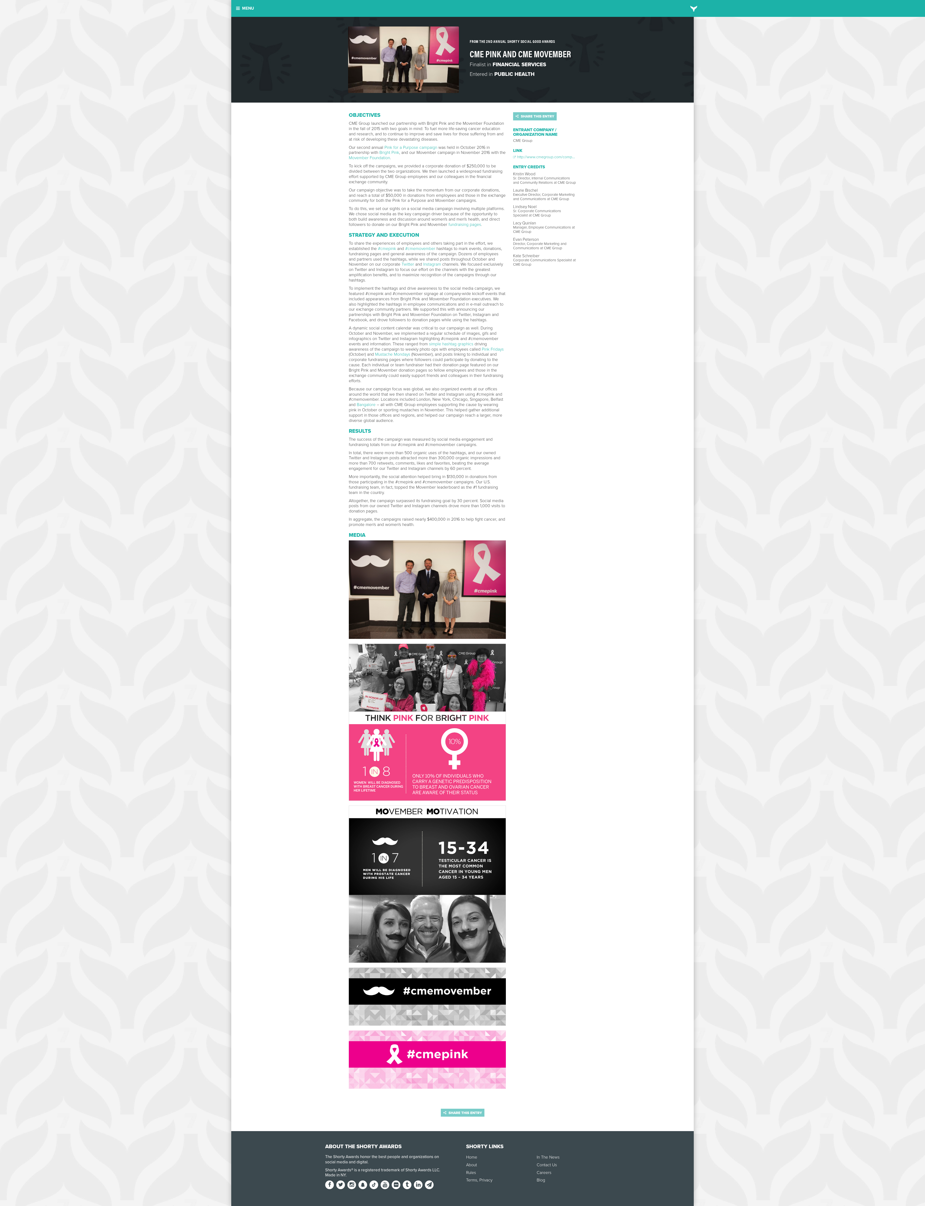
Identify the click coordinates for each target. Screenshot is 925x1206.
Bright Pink (389, 152)
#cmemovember (420, 248)
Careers (544, 1172)
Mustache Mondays (392, 354)
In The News (548, 1157)
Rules (471, 1172)
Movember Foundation (369, 157)
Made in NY (335, 1175)
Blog (541, 1180)
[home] (694, 8)
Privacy (485, 1180)
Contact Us (547, 1164)
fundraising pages (465, 224)
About (471, 1164)
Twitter (408, 264)
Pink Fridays (493, 349)
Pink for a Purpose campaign (410, 147)
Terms (471, 1180)
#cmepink (387, 248)
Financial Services (519, 64)
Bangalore (366, 404)
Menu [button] (248, 8)
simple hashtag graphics (451, 344)
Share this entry (537, 116)
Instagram (432, 264)
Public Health (514, 74)
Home (471, 1157)
